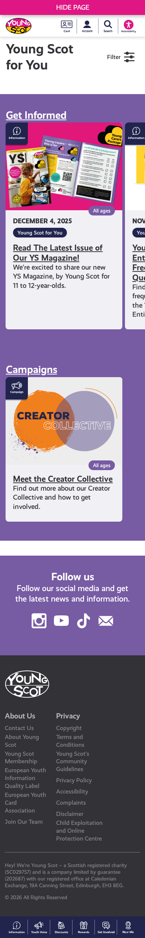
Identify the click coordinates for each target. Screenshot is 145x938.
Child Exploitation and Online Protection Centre (79, 830)
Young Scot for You (39, 233)
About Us (20, 715)
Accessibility (72, 791)
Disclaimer (69, 813)
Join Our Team (24, 821)
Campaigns (31, 369)
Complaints (71, 802)
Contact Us (19, 728)
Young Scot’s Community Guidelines (72, 761)
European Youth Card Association (25, 802)
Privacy (68, 715)
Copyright (69, 728)
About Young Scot (22, 740)
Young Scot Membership (21, 757)
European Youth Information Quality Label (25, 778)
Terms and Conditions (70, 740)
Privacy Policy (74, 780)
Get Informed (36, 115)
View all (129, 115)
